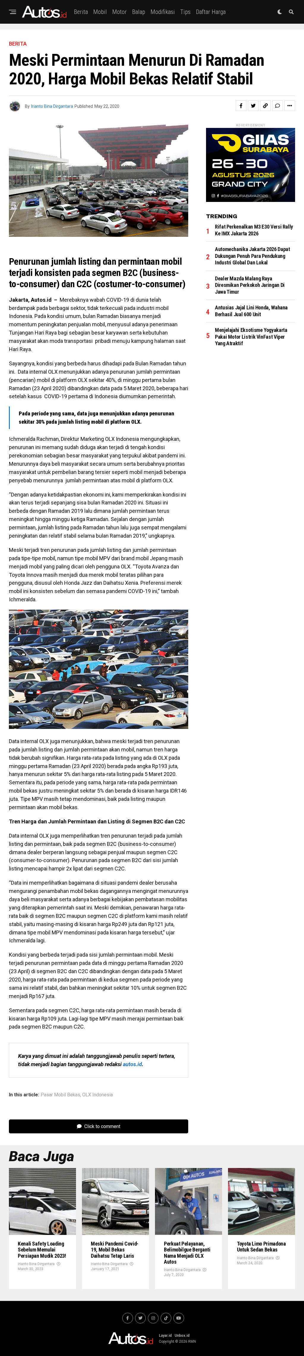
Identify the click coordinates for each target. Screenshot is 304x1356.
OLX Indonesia (97, 1094)
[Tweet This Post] (253, 105)
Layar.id (165, 1335)
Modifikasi (163, 11)
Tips (185, 11)
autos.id (132, 1064)
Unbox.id (182, 1335)
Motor (119, 11)
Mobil (100, 11)
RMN (192, 1341)
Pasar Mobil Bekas (60, 1094)
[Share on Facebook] (241, 105)
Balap (138, 11)
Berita (81, 11)
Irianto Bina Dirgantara (52, 106)
